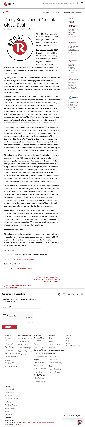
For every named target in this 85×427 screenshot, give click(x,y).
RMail (67, 338)
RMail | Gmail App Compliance (46, 422)
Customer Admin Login (25, 351)
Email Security (9, 347)
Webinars (52, 348)
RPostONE (8, 341)
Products (8, 338)
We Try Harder (9, 395)
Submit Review (48, 3)
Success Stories (40, 338)
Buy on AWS (64, 3)
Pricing (68, 335)
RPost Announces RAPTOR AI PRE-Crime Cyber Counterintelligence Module (73, 49)
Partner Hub (71, 3)
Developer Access (11, 405)
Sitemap (8, 418)
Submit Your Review (11, 399)
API (54, 3)
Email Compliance (11, 354)
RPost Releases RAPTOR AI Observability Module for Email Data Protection (73, 86)
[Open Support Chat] (80, 422)
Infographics (38, 372)
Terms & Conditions (32, 422)
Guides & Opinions (40, 369)
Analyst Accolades (55, 345)
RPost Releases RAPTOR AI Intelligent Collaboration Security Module (72, 67)
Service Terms (10, 412)
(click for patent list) (19, 424)
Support (8, 386)
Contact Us (8, 415)
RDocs (68, 343)
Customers (37, 341)
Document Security (11, 357)
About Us (8, 335)
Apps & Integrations (73, 346)
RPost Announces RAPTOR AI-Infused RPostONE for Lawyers (73, 32)
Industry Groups (39, 347)
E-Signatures (9, 350)
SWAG (42, 3)
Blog (50, 338)
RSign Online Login (24, 341)
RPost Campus (10, 420)
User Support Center (25, 338)
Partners (8, 402)
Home (52, 12)
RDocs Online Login (24, 348)
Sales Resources (10, 392)
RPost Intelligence (11, 366)
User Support (9, 389)
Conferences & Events (57, 351)
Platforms (37, 344)
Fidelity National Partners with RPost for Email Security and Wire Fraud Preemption (73, 104)
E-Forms (7, 360)
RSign (68, 341)
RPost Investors (23, 354)
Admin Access (10, 408)
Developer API (9, 363)
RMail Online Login (24, 345)
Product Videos (39, 366)
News (8, 11)
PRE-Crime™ (9, 344)
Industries (37, 335)
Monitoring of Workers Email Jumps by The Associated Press (21, 286)
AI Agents (58, 3)
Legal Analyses (39, 362)
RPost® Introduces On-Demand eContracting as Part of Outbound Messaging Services (46, 279)
